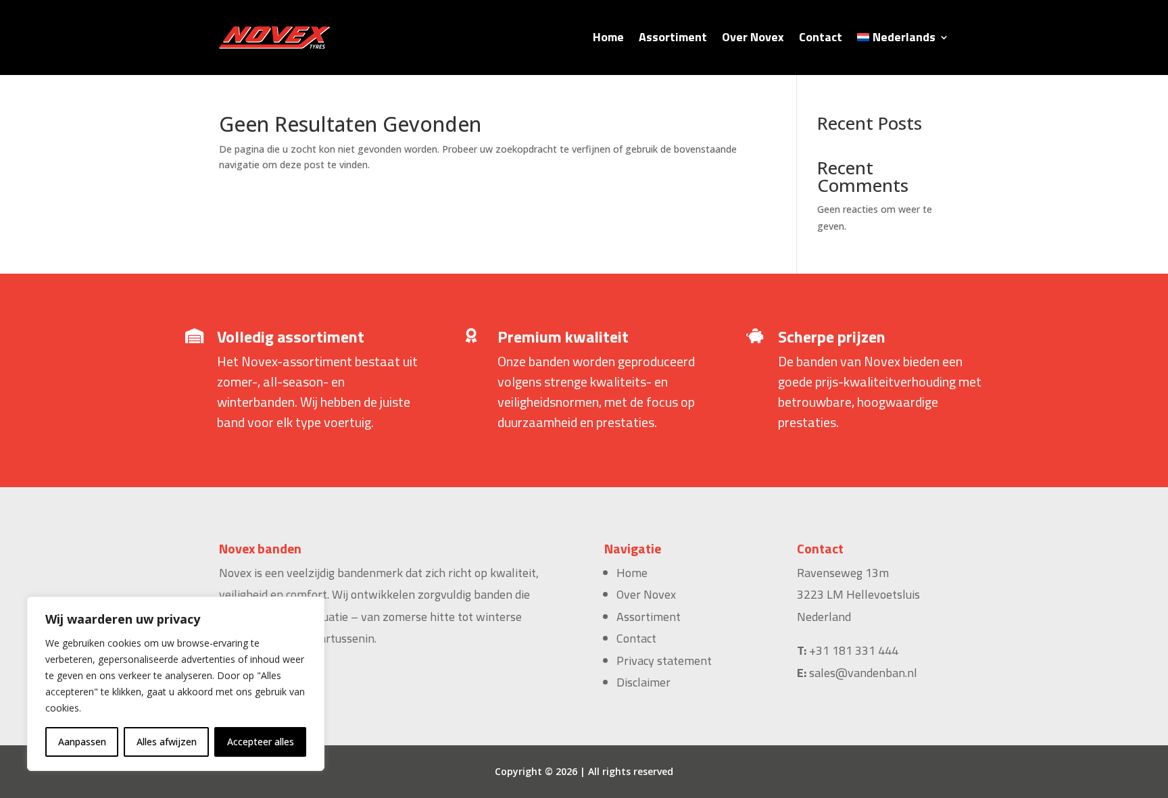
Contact (820, 37)
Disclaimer (643, 682)
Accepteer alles (260, 741)
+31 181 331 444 (853, 650)
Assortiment (673, 37)
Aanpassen (82, 741)
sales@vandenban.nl (863, 673)
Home (608, 37)
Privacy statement (664, 660)
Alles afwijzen (167, 741)
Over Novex (753, 37)
